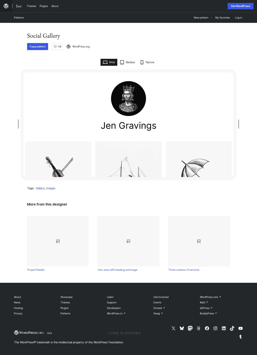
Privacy (18, 313)
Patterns (19, 17)
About (17, 297)
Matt (204, 302)
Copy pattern (38, 46)
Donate (159, 308)
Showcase (66, 297)
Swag (158, 313)
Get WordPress (240, 6)
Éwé (49, 333)
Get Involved (161, 297)
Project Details (35, 269)
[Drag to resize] (19, 124)
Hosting (18, 308)
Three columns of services (183, 269)
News (17, 302)
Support (111, 302)
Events (157, 302)
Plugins (64, 308)
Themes (65, 302)
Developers (114, 308)
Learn (110, 297)
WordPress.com (210, 297)
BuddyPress (208, 313)
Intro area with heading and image (117, 269)
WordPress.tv (116, 313)
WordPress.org (81, 46)
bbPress (206, 308)
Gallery (40, 188)
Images (50, 188)
